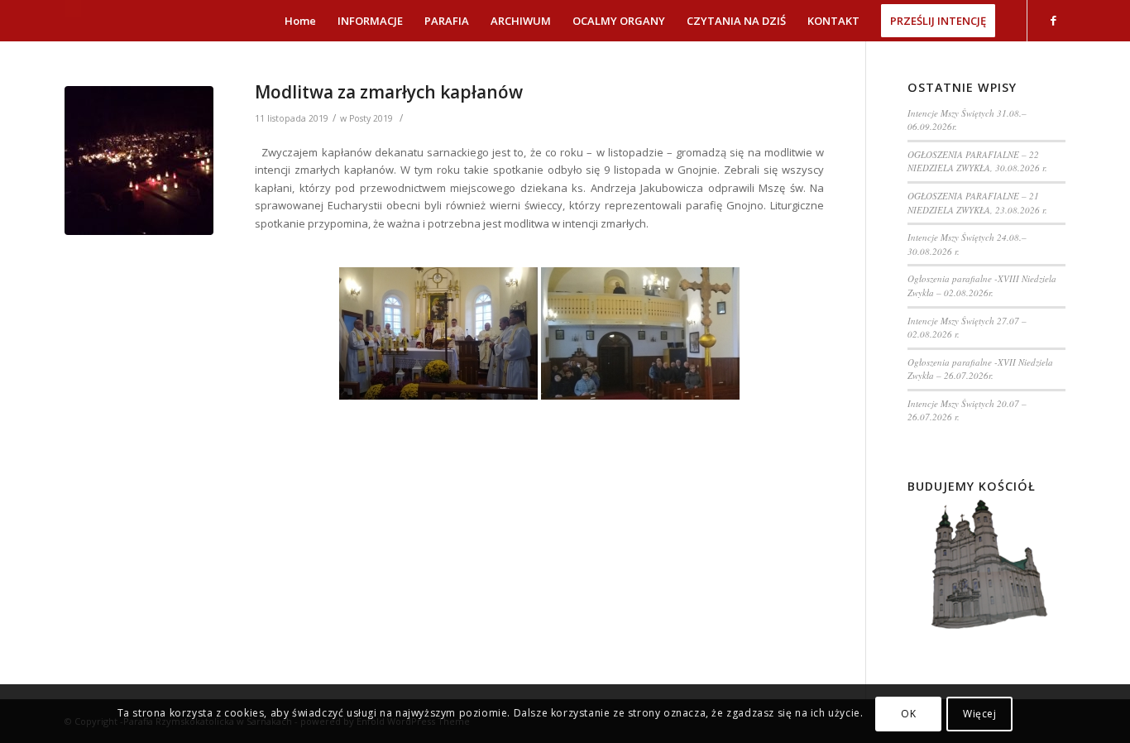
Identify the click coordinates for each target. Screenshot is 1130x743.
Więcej (980, 714)
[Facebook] (1053, 19)
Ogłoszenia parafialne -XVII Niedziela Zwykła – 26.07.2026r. (980, 369)
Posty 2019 (371, 118)
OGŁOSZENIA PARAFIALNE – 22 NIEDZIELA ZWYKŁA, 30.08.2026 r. (977, 161)
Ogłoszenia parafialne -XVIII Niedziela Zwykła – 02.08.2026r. (981, 285)
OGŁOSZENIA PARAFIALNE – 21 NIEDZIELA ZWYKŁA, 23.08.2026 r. (977, 202)
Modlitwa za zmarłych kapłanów (389, 91)
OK (908, 714)
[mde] (139, 160)
